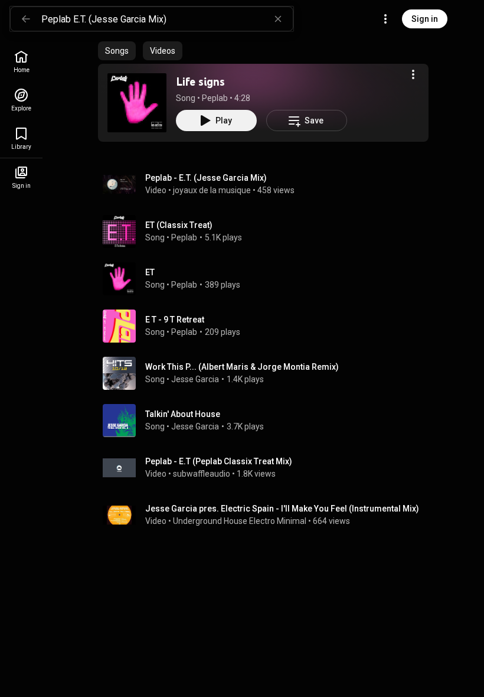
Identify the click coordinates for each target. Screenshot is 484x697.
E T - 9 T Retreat (174, 319)
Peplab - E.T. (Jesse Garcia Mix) (206, 178)
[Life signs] (136, 102)
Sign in (424, 19)
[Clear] (278, 18)
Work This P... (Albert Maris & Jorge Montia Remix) (242, 367)
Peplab (215, 98)
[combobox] (167, 19)
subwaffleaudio (201, 473)
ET (150, 272)
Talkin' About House (182, 414)
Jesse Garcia (195, 379)
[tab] (117, 50)
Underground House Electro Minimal (239, 521)
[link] (21, 62)
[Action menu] (413, 74)
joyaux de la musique (212, 190)
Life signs (200, 81)
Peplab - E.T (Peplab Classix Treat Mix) (218, 461)
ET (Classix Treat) (178, 225)
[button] (136, 102)
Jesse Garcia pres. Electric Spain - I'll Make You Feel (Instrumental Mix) (282, 508)
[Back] (26, 18)
